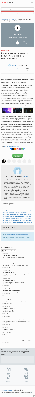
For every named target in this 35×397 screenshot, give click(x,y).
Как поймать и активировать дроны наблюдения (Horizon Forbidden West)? (17, 214)
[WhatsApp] (22, 149)
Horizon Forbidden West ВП (11, 146)
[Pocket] (17, 149)
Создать (17, 13)
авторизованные (23, 234)
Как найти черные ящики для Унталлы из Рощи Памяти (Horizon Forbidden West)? (17, 218)
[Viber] (20, 149)
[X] (13, 149)
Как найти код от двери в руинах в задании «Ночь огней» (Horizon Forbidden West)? (17, 220)
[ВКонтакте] (11, 149)
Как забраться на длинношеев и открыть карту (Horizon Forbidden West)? (17, 210)
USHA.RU (8, 2)
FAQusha (4, 389)
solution (26, 177)
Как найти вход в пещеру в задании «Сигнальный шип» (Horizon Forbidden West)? (17, 222)
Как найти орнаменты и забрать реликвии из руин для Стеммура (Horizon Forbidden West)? (17, 212)
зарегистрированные (12, 234)
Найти (31, 9)
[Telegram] (24, 149)
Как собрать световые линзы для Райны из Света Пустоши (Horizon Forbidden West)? (17, 216)
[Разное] (17, 27)
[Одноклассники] (15, 149)
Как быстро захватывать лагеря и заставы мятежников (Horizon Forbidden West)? (17, 209)
